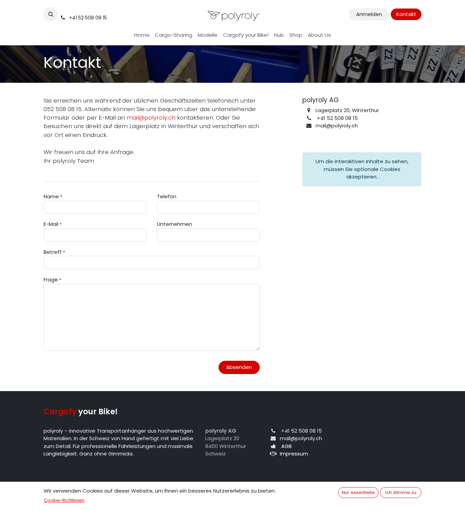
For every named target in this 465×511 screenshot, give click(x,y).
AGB (286, 446)
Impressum (294, 453)
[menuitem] (141, 35)
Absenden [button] (239, 367)
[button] (51, 14)
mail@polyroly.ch (151, 117)
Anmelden (369, 14)
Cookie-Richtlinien (64, 500)
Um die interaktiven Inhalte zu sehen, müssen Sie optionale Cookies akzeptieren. (362, 169)
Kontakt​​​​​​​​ (406, 14)
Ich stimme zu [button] (400, 492)
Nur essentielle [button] (358, 492)
